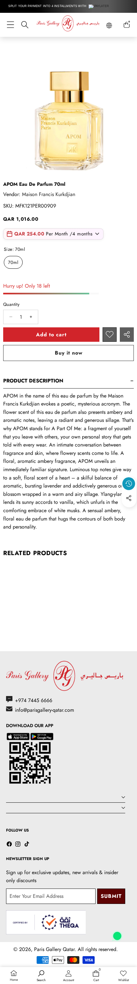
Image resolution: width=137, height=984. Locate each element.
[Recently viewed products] (128, 483)
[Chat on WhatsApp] (117, 933)
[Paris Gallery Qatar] (68, 24)
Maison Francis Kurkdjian (48, 194)
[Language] (109, 25)
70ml (13, 262)
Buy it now (69, 353)
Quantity (11, 304)
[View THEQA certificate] (46, 922)
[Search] (25, 25)
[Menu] (10, 25)
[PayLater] (99, 6)
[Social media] (128, 498)
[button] (129, 512)
